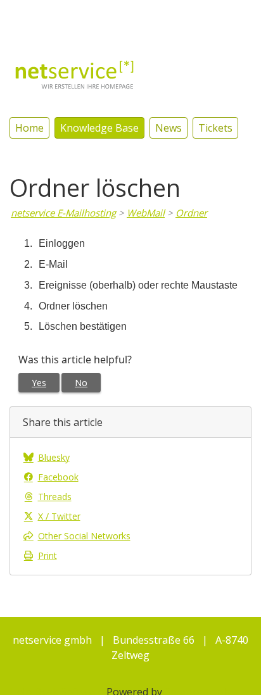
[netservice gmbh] (75, 73)
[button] (195, 15)
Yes (39, 383)
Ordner (191, 212)
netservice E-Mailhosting (63, 212)
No (81, 383)
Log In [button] (236, 16)
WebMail (146, 212)
